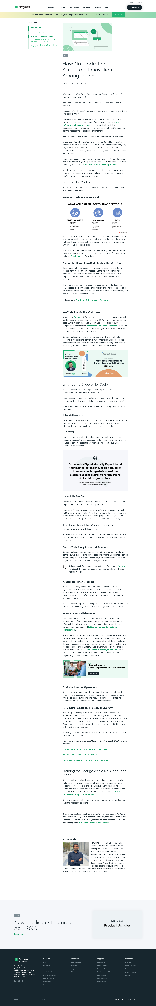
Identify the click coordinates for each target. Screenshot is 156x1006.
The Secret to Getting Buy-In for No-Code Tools (85, 749)
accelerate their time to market (102, 326)
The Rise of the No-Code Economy (92, 300)
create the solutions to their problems (99, 165)
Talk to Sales (134, 7)
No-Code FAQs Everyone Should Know (80, 755)
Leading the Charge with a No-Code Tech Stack (44, 46)
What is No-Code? (37, 33)
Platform (121, 566)
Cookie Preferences (131, 972)
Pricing (107, 7)
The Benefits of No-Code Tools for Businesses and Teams (43, 41)
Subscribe (118, 14)
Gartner (77, 317)
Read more (19, 934)
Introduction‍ (36, 28)
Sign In (140, 2)
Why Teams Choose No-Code (42, 36)
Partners (98, 7)
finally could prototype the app (102, 650)
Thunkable (75, 256)
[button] (51, 7)
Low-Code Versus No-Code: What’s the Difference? (86, 760)
